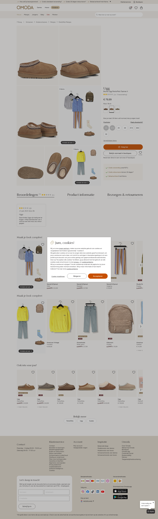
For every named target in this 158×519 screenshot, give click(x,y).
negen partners (64, 248)
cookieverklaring (87, 262)
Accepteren (98, 276)
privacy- (76, 262)
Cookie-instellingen (58, 276)
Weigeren (77, 276)
